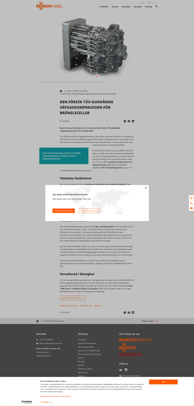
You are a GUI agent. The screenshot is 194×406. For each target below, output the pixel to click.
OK (163, 382)
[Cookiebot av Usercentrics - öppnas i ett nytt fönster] (27, 402)
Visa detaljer (44, 402)
